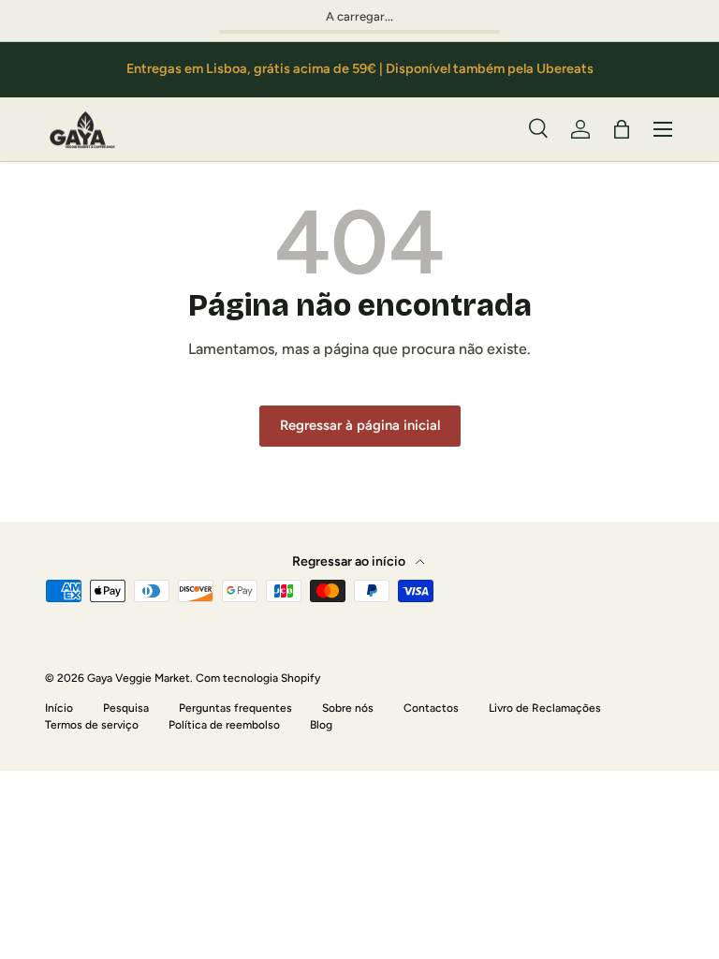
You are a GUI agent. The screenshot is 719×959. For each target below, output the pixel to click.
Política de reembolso (224, 724)
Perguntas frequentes (235, 708)
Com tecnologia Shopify (258, 678)
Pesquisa (126, 708)
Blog (321, 724)
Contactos (431, 708)
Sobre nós (348, 708)
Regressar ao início (350, 561)
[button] (621, 129)
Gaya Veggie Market (138, 678)
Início (59, 708)
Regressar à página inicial (360, 425)
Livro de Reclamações (545, 708)
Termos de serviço (92, 724)
